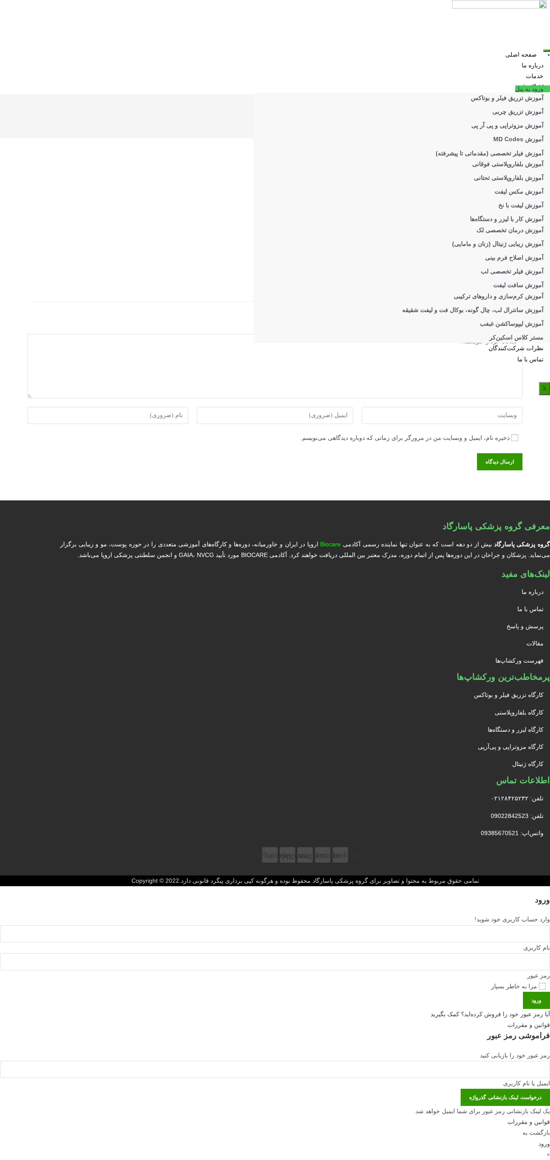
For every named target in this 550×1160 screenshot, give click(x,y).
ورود (536, 1000)
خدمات (535, 76)
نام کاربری (536, 948)
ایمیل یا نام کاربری (526, 1083)
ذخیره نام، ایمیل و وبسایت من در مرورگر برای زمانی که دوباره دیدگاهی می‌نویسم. (405, 438)
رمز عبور (538, 975)
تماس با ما (530, 359)
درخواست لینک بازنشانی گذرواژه (505, 1097)
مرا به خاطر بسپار (515, 986)
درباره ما (533, 65)
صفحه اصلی (521, 54)
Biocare (330, 544)
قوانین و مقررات (528, 1025)
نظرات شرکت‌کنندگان (516, 348)
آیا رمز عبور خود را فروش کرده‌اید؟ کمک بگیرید (490, 1014)
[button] (532, 88)
